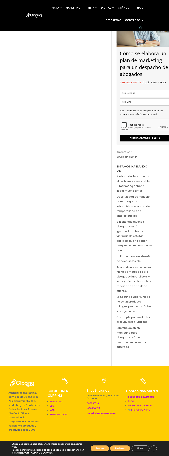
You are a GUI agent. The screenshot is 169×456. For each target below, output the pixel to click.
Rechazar (120, 448)
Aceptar (100, 448)
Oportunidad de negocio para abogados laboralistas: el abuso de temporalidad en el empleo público (133, 206)
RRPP (90, 7)
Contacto (132, 20)
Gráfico (124, 7)
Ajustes (140, 448)
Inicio (55, 7)
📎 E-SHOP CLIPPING (139, 409)
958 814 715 (93, 408)
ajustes (19, 452)
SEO (52, 405)
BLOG (140, 7)
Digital (106, 7)
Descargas (113, 20)
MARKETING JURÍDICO (140, 405)
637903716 (93, 403)
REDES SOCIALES (58, 414)
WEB (52, 410)
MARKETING (56, 401)
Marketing (73, 7)
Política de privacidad (147, 114)
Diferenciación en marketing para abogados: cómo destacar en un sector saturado (131, 337)
